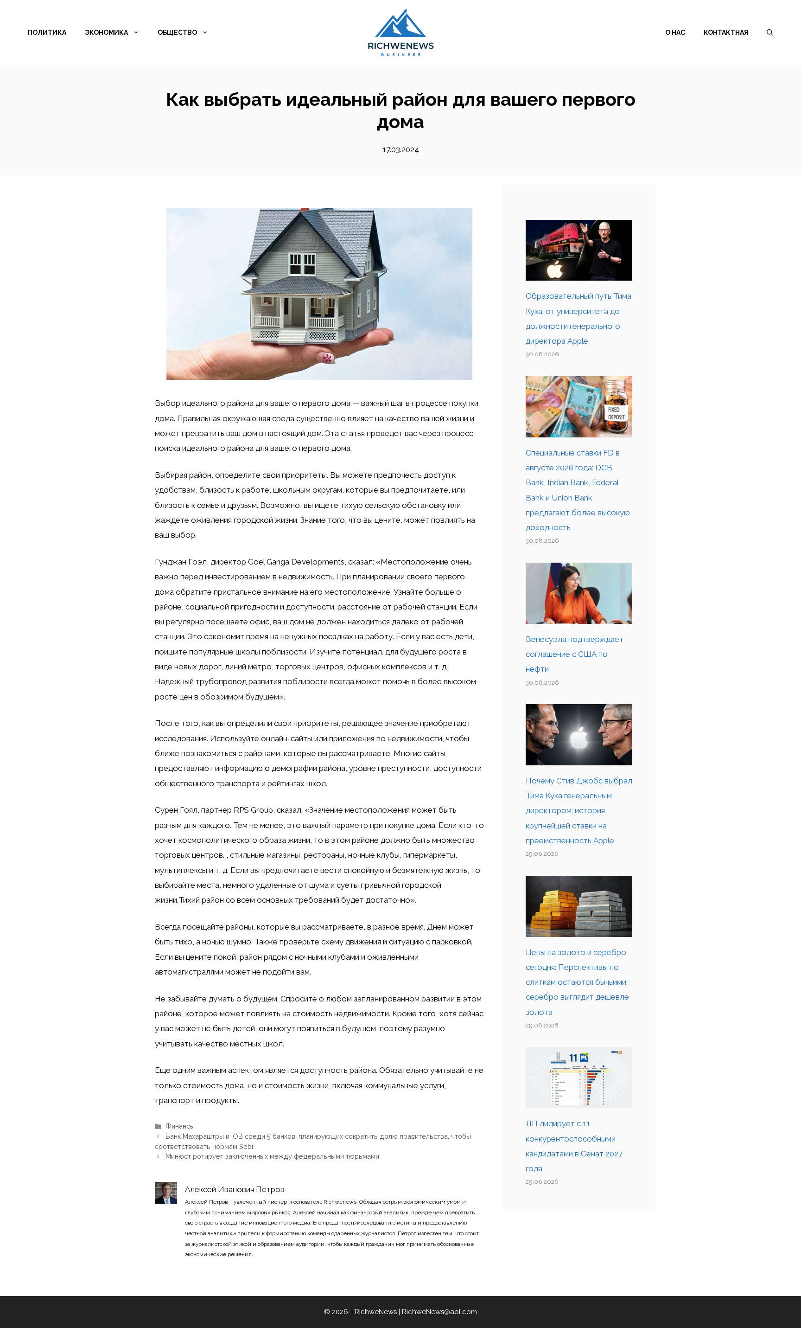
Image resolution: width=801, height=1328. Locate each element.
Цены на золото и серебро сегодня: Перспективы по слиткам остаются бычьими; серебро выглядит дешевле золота (577, 982)
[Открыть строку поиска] (769, 32)
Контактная (726, 32)
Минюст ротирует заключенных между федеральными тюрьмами (272, 1156)
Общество (177, 32)
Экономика (106, 32)
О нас (675, 32)
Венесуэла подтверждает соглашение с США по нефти (574, 654)
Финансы (180, 1126)
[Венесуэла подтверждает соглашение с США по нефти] (579, 616)
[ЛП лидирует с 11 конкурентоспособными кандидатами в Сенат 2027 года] (579, 1100)
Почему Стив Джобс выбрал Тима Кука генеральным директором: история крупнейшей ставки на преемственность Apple (579, 810)
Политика (47, 32)
